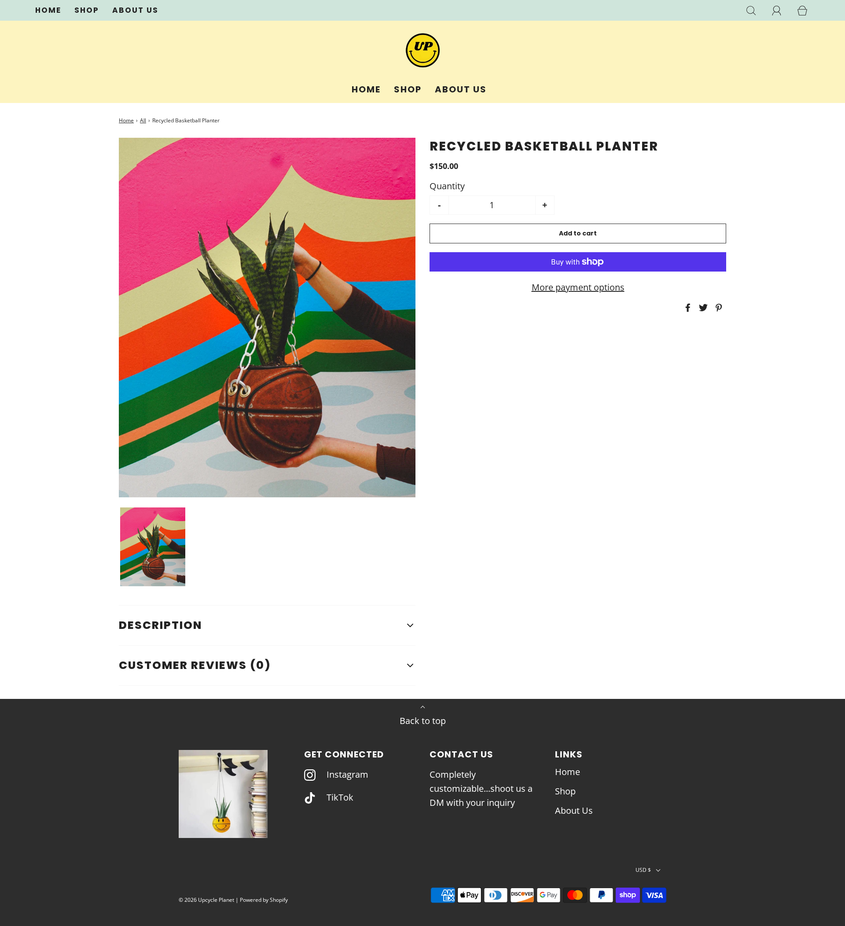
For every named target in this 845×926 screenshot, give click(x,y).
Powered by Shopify (264, 900)
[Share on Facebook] (686, 307)
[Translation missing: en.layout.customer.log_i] (777, 10)
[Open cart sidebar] (802, 10)
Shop (86, 10)
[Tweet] (702, 307)
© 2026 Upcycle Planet (206, 900)
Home (48, 10)
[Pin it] (717, 307)
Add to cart (578, 233)
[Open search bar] (751, 10)
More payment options (578, 287)
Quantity (447, 186)
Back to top (423, 721)
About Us (135, 10)
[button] (153, 547)
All (143, 120)
